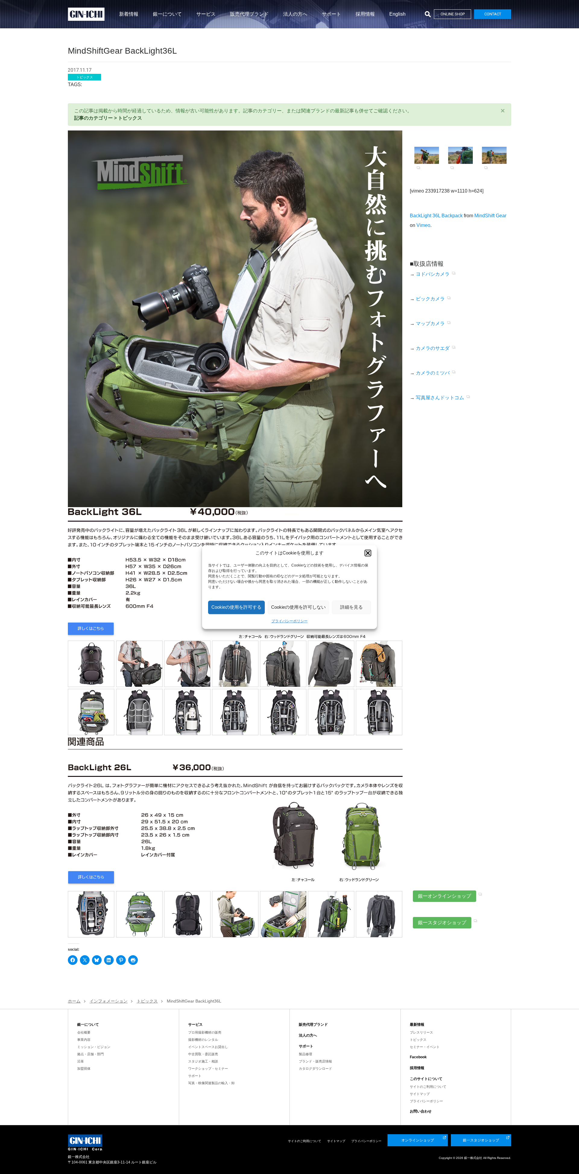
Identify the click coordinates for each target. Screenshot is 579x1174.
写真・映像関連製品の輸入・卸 (211, 1083)
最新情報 (417, 1024)
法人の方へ (295, 14)
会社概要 (83, 1032)
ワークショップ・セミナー (208, 1068)
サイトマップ (420, 1094)
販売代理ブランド (249, 14)
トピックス (418, 1039)
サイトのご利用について (428, 1086)
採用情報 (365, 14)
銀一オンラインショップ (444, 896)
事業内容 (83, 1039)
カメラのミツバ (433, 372)
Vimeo (423, 225)
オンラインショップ (417, 1140)
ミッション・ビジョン (93, 1047)
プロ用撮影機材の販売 (204, 1032)
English (397, 14)
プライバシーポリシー (289, 621)
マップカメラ (430, 323)
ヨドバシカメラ (433, 274)
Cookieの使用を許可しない (298, 607)
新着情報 (128, 14)
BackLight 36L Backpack (436, 215)
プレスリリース (421, 1032)
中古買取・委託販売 (203, 1054)
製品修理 (305, 1054)
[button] (368, 553)
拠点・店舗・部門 (90, 1054)
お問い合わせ (421, 1111)
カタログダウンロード (315, 1068)
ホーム (74, 1001)
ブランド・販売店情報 (315, 1061)
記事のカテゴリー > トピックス (108, 118)
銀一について (167, 14)
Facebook (418, 1057)
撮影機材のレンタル (203, 1039)
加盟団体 (83, 1068)
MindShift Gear (490, 215)
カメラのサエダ (433, 348)
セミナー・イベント (425, 1047)
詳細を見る (351, 607)
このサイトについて (426, 1079)
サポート (331, 14)
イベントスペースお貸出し (208, 1047)
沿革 (80, 1061)
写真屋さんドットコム (440, 397)
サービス (206, 14)
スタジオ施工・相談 (203, 1061)
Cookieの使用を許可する (236, 607)
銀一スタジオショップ (442, 922)
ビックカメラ (430, 298)
